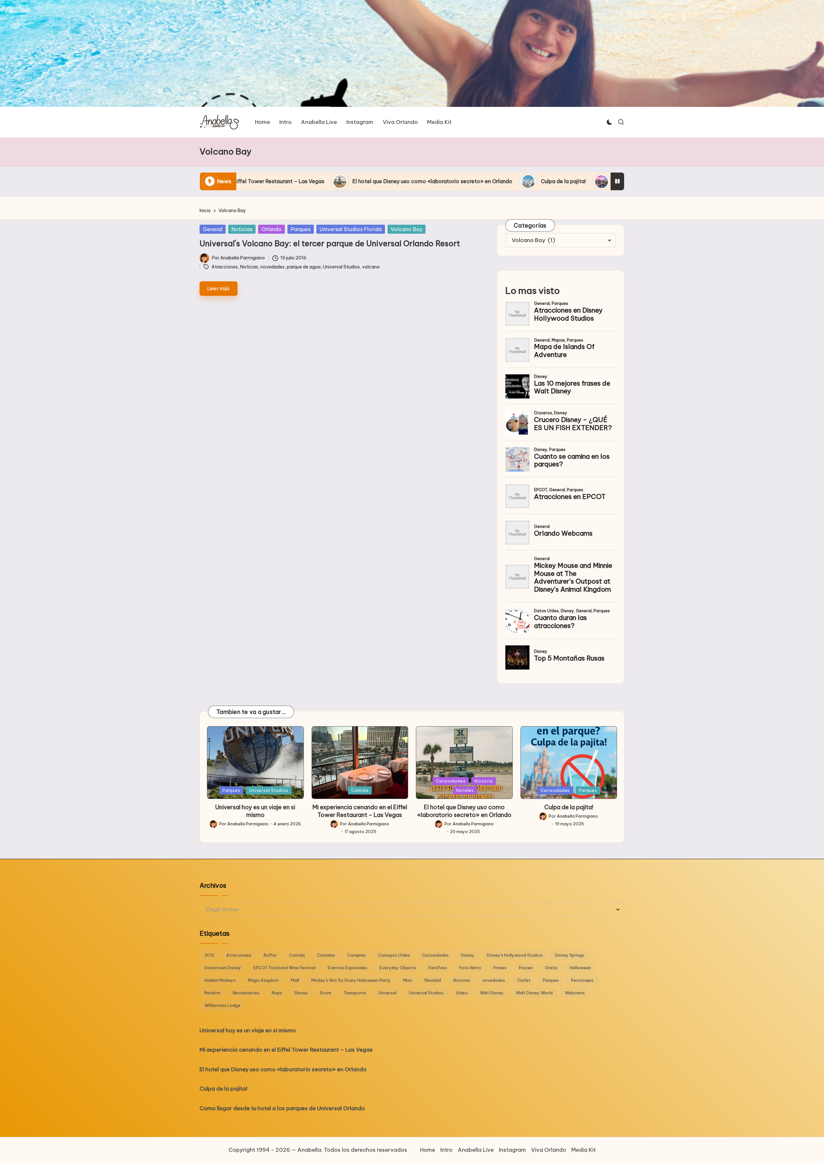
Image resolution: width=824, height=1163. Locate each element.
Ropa (277, 992)
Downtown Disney (222, 967)
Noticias (241, 229)
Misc (407, 980)
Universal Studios (341, 267)
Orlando (271, 229)
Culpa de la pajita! (430, 181)
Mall (295, 980)
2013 (209, 955)
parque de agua (304, 267)
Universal (387, 992)
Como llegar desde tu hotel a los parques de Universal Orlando (559, 181)
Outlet (523, 980)
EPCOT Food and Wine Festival (284, 967)
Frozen (526, 967)
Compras (356, 955)
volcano (371, 267)
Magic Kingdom (263, 980)
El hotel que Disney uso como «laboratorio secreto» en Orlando (299, 181)
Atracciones (224, 267)
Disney (467, 955)
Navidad (433, 980)
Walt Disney (492, 992)
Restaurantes (246, 992)
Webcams (575, 992)
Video (462, 992)
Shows (301, 992)
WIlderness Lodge (222, 1005)
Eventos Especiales (347, 967)
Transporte (354, 992)
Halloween (580, 967)
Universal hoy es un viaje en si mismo (255, 810)
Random (212, 992)
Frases (500, 967)
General (212, 229)
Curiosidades (450, 780)
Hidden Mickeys (220, 980)
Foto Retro (470, 967)
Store (325, 992)
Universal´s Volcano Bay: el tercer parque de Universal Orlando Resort (330, 243)
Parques (301, 229)
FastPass (437, 967)
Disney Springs (569, 955)
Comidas (326, 955)
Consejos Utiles (394, 955)
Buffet (270, 955)
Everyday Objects (397, 967)
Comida (360, 790)
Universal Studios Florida (351, 229)
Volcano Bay (406, 229)
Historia (483, 780)
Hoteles (465, 790)
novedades (272, 267)
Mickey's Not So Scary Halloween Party (351, 980)
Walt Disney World (534, 992)
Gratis (551, 967)
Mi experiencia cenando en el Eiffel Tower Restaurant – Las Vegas (360, 810)
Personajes (582, 980)
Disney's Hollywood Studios (515, 955)
